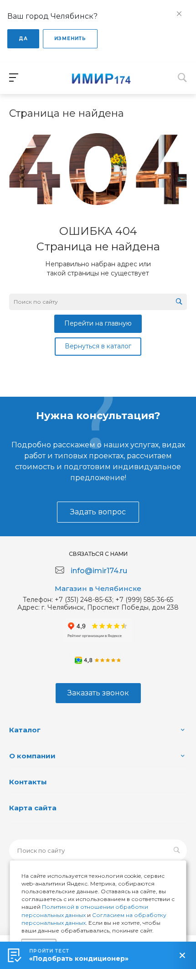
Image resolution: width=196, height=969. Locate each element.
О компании (32, 755)
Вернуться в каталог (98, 346)
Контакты (28, 781)
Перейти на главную (98, 323)
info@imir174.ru (99, 570)
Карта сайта (33, 807)
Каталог (25, 729)
